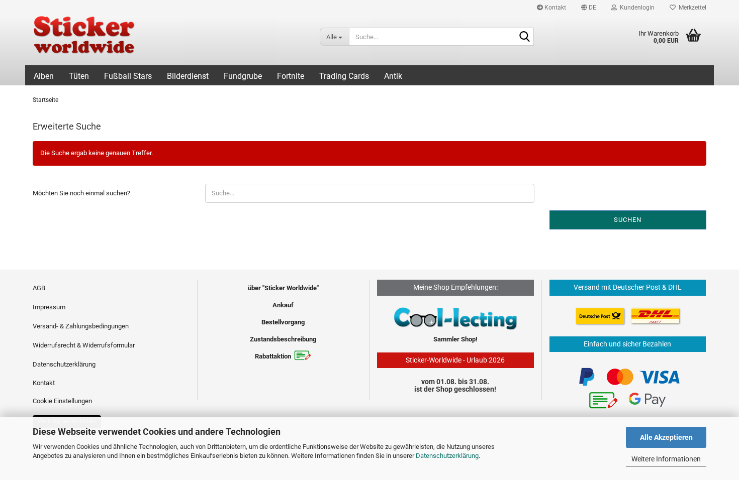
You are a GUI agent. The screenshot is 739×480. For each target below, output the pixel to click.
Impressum (49, 307)
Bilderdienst (188, 76)
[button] (589, 7)
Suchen (627, 219)
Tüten (79, 76)
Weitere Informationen (666, 459)
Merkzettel (691, 7)
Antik (393, 76)
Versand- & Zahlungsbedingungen (81, 326)
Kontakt (554, 7)
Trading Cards (344, 76)
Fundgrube (243, 76)
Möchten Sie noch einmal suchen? (81, 193)
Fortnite (290, 76)
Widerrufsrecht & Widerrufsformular (84, 345)
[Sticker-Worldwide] (169, 40)
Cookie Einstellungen (62, 401)
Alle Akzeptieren (666, 437)
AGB (39, 288)
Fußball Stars (128, 76)
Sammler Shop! (455, 339)
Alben (44, 76)
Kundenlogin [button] (636, 7)
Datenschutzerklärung (447, 455)
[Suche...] (524, 37)
